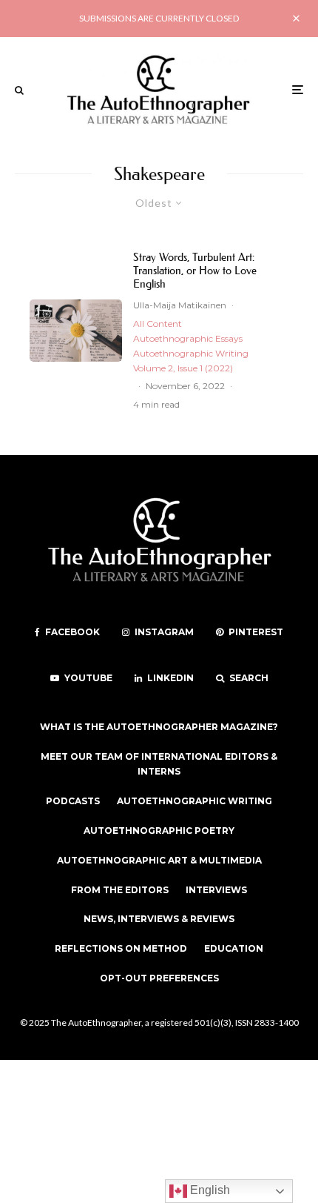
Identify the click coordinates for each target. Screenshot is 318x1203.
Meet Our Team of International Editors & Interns (159, 764)
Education (233, 948)
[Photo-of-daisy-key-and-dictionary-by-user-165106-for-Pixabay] (76, 330)
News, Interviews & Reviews (159, 918)
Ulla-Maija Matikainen (179, 305)
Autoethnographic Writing (190, 353)
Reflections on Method (121, 948)
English (208, 1190)
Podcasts (73, 800)
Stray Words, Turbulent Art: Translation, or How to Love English (195, 271)
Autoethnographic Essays (188, 338)
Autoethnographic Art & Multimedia (159, 860)
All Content (157, 323)
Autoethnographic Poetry (159, 830)
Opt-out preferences (159, 978)
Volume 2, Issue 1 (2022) (183, 368)
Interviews (216, 889)
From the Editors (120, 889)
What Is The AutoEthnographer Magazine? (159, 726)
